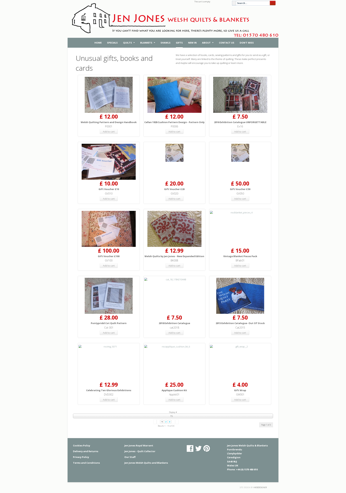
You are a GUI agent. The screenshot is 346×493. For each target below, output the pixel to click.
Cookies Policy (81, 445)
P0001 (108, 126)
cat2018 (174, 327)
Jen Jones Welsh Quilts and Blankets (146, 462)
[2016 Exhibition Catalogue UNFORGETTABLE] (240, 95)
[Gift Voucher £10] (109, 162)
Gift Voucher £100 (108, 256)
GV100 (108, 260)
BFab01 (240, 260)
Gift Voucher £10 (109, 189)
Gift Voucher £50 (240, 189)
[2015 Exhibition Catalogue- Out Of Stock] (240, 296)
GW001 (240, 394)
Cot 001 (108, 327)
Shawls (165, 42)
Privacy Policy (81, 457)
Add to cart (109, 131)
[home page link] (174, 21)
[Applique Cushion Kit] (174, 346)
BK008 (174, 260)
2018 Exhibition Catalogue (174, 323)
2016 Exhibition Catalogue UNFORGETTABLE (240, 122)
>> (177, 421)
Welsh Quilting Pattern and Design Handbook (109, 122)
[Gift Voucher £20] (174, 153)
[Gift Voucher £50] (240, 153)
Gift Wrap (240, 390)
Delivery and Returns (85, 451)
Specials (112, 42)
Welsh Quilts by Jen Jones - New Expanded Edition (174, 256)
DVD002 (108, 394)
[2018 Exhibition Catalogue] (174, 279)
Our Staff (130, 457)
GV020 (174, 193)
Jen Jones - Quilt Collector (139, 451)
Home (98, 42)
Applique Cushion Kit (174, 390)
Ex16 (240, 126)
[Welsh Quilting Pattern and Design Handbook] (109, 95)
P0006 (174, 126)
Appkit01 (174, 394)
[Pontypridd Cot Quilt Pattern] (109, 296)
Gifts (179, 42)
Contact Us (226, 42)
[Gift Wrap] (240, 346)
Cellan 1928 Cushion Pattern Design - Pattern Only (174, 122)
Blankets (146, 42)
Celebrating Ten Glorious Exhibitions (108, 390)
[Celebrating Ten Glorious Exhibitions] (109, 346)
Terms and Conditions (86, 462)
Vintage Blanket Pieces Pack (240, 256)
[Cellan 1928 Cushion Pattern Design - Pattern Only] (174, 95)
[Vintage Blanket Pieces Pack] (240, 212)
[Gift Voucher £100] (109, 229)
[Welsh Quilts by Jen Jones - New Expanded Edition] (174, 229)
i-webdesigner (260, 487)
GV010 (108, 193)
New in (192, 42)
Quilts (127, 42)
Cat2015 (240, 327)
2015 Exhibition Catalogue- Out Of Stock (240, 323)
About (206, 42)
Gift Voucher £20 (174, 189)
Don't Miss (247, 42)
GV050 (240, 193)
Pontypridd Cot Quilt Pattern (109, 323)
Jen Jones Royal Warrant (138, 445)
